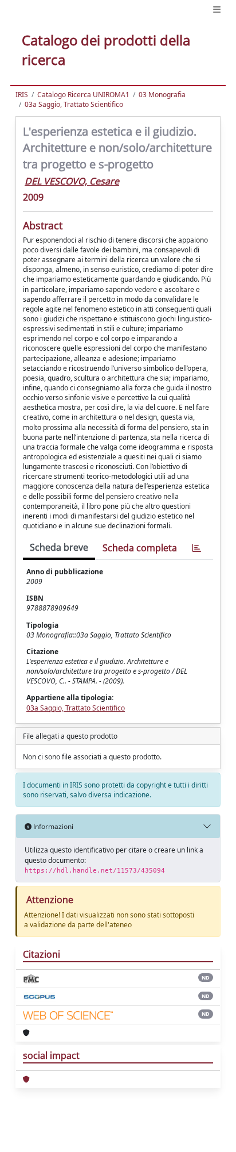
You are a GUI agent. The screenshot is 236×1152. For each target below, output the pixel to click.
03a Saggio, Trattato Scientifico (74, 104)
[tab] (196, 548)
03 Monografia (162, 94)
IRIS (21, 94)
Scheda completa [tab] (140, 548)
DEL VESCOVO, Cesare (72, 181)
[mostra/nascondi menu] (217, 9)
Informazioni (52, 826)
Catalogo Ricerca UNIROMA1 (83, 94)
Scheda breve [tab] (59, 547)
